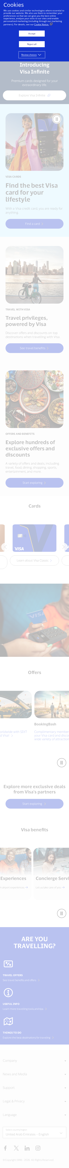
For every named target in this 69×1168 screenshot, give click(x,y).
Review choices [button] (29, 54)
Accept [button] (31, 33)
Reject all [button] (31, 44)
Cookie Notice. (41, 24)
